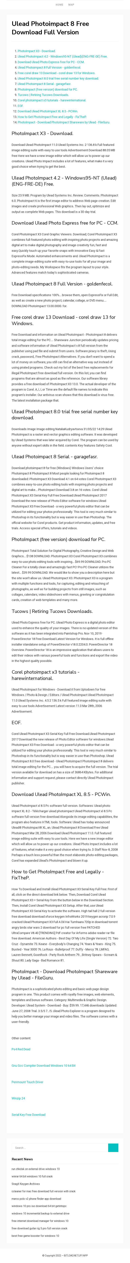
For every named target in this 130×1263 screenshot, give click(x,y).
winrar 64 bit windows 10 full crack (32, 1176)
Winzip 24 (18, 1098)
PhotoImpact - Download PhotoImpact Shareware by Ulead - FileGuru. (64, 122)
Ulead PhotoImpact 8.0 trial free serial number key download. (58, 78)
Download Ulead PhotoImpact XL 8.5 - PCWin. (48, 111)
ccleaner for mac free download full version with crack (43, 1191)
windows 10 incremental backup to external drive (40, 1213)
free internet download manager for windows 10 (40, 1221)
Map (71, 4)
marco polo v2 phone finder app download (36, 1198)
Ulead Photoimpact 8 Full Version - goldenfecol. (49, 67)
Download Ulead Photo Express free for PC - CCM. (51, 62)
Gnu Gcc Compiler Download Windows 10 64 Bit (43, 1065)
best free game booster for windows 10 (35, 1235)
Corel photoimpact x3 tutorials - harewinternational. (52, 100)
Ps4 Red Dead (21, 1049)
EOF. (20, 106)
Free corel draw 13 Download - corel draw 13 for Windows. (56, 73)
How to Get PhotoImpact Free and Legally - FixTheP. (52, 117)
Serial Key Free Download (28, 1114)
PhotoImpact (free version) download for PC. (48, 89)
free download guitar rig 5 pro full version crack (39, 1228)
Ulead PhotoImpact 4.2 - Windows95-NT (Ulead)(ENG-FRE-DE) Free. (62, 56)
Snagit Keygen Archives (26, 1184)
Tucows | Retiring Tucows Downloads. (43, 95)
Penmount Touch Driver (27, 1082)
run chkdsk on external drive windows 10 (36, 1169)
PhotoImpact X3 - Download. (37, 51)
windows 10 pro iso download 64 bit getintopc (39, 1206)
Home (59, 4)
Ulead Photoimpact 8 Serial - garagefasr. (44, 84)
